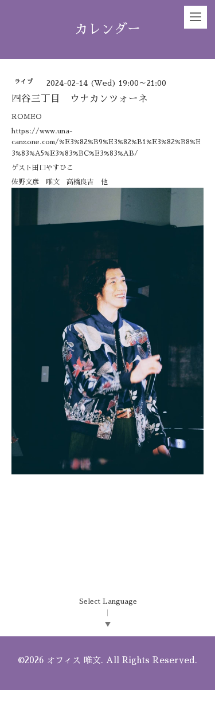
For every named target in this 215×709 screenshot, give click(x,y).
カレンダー (107, 29)
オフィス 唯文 (73, 660)
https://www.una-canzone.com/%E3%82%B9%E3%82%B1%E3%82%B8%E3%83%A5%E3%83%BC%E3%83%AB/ (106, 142)
